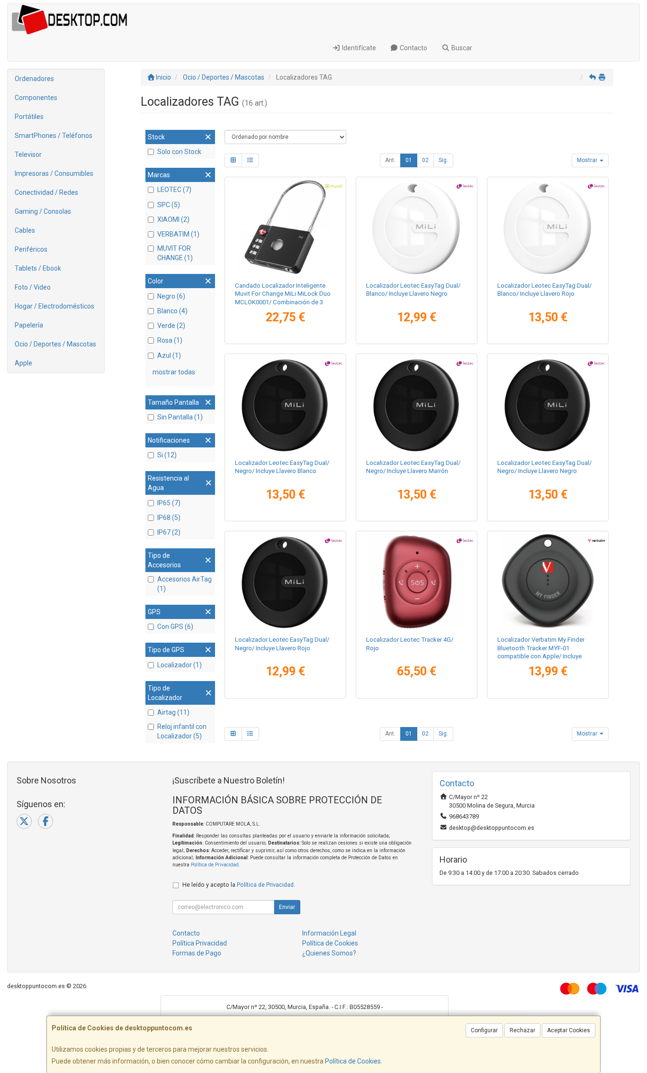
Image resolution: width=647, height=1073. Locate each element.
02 (425, 160)
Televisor (28, 154)
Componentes (36, 97)
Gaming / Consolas (43, 211)
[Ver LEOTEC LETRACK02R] (416, 581)
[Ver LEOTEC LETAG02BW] (285, 404)
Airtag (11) (173, 712)
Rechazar (522, 1030)
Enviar (287, 907)
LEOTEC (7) (174, 189)
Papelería (29, 325)
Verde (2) (171, 325)
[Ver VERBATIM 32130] (548, 581)
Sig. (443, 160)
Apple (23, 363)
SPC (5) (168, 205)
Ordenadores (34, 78)
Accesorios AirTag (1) (184, 583)
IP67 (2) (168, 532)
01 (408, 160)
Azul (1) (169, 355)
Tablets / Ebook (38, 268)
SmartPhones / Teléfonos (53, 135)
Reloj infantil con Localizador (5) (182, 731)
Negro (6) (171, 296)
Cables (25, 230)
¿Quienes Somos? (329, 953)
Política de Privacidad (215, 864)
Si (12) (167, 455)
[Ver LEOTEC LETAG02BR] (285, 581)
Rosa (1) (169, 340)
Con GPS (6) (175, 626)
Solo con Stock (179, 151)
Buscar (461, 48)
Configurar (484, 1030)
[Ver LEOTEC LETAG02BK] (548, 404)
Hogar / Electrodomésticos (54, 306)
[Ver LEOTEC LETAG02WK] (416, 227)
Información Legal (329, 933)
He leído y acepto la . (238, 884)
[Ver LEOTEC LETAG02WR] (548, 227)
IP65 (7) (168, 503)
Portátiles (29, 116)
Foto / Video (33, 287)
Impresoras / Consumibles (54, 173)
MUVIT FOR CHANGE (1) (175, 253)
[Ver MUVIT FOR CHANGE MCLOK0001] (285, 227)
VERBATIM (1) (178, 234)
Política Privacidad (199, 943)
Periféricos (31, 249)
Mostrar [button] (588, 160)
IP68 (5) (168, 517)
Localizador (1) (179, 665)
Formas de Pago (196, 953)
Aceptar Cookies (568, 1030)
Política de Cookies (353, 1061)
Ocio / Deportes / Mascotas (55, 344)
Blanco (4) (172, 311)
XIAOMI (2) (173, 219)
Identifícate (358, 48)
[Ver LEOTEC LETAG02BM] (416, 404)
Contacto (412, 48)
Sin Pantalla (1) (180, 417)
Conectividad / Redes (46, 192)
